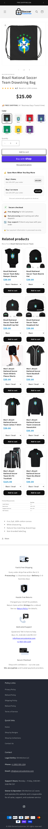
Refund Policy (10, 695)
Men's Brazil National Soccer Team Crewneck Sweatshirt (33, 423)
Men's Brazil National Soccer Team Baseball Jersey (33, 372)
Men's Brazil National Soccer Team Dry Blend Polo (33, 475)
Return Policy (22, 608)
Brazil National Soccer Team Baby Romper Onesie (11, 273)
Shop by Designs (11, 732)
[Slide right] (29, 70)
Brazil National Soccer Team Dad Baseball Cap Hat (11, 322)
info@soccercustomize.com (24, 638)
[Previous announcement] (4, 2)
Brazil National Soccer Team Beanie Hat (35, 273)
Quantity (5, 138)
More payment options (24, 165)
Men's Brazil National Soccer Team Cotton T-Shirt (12, 422)
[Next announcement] (43, 2)
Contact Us (9, 743)
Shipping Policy (11, 700)
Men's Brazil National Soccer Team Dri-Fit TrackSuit (10, 475)
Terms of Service (11, 711)
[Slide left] (18, 70)
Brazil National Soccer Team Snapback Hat (33, 322)
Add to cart (12, 291)
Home (7, 727)
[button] (5, 11)
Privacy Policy (10, 689)
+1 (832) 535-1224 (24, 641)
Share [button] (7, 538)
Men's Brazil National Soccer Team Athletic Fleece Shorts (10, 372)
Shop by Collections (13, 738)
